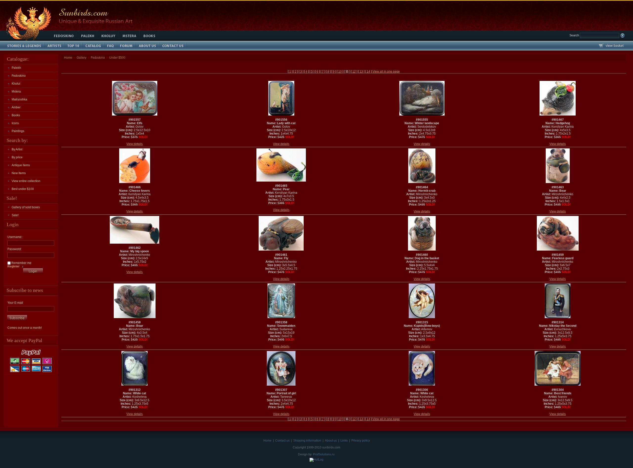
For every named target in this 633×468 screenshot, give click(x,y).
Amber (16, 107)
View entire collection (26, 181)
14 (368, 71)
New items (19, 173)
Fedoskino (19, 75)
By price (17, 157)
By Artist (17, 149)
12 (354, 71)
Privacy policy (360, 440)
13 (361, 71)
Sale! (15, 215)
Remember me (21, 263)
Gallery (81, 57)
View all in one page (386, 71)
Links (344, 440)
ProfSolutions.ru (324, 454)
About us (331, 440)
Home (68, 57)
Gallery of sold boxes (26, 207)
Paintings (18, 131)
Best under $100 (23, 189)
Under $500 (117, 57)
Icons (15, 123)
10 (340, 71)
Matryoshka (19, 99)
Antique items (21, 165)
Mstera (16, 91)
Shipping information (307, 440)
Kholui (16, 83)
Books (16, 115)
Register (13, 266)
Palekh (16, 68)
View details (134, 144)
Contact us (282, 440)
